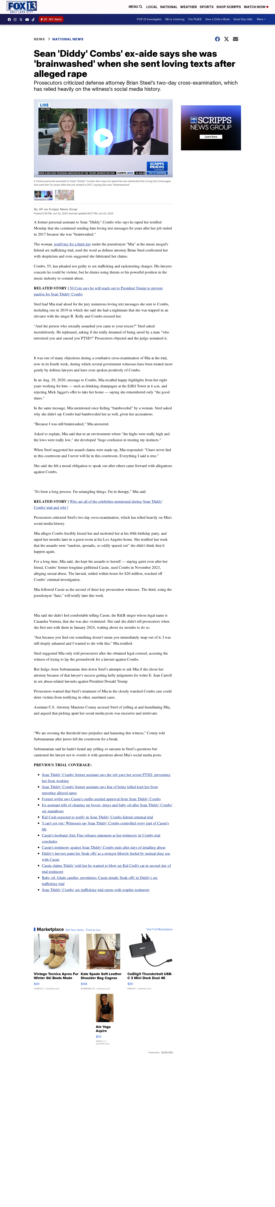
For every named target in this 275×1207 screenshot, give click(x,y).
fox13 (22, 19)
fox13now (16, 19)
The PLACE (195, 19)
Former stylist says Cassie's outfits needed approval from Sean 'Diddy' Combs (101, 798)
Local (151, 7)
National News (68, 39)
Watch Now (255, 7)
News (39, 39)
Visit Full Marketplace (159, 929)
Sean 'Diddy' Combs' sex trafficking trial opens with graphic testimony (96, 889)
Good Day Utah (242, 19)
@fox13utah (34, 19)
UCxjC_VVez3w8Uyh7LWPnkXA (28, 19)
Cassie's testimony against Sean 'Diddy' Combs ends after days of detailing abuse (103, 847)
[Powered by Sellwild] (167, 1052)
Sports (207, 7)
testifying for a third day (72, 243)
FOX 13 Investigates (149, 19)
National (168, 7)
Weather (188, 7)
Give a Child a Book (217, 19)
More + (261, 19)
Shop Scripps (228, 7)
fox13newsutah (10, 19)
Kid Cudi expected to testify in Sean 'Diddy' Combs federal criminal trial (97, 816)
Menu (134, 6)
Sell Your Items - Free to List (82, 929)
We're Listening (174, 19)
